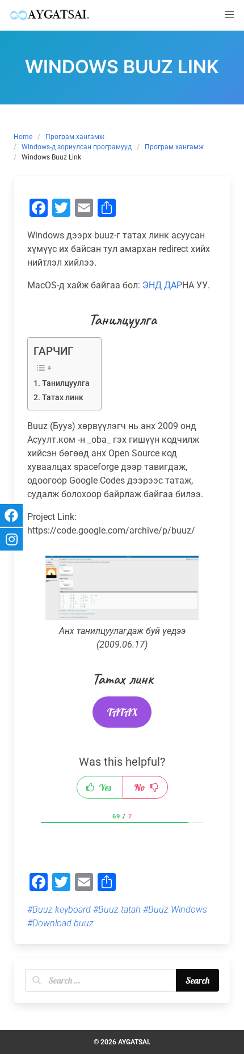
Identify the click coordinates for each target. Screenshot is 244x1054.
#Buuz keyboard (59, 909)
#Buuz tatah (117, 909)
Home (23, 137)
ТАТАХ (122, 712)
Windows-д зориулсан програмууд (77, 147)
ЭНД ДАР (162, 285)
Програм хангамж (74, 137)
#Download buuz (60, 923)
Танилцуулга (66, 383)
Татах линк (62, 397)
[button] (229, 15)
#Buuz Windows (175, 909)
